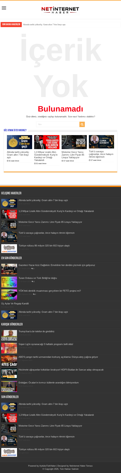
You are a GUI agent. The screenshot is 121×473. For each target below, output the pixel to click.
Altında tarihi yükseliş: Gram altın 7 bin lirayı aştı (18, 155)
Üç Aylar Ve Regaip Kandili (15, 303)
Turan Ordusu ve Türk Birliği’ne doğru (38, 278)
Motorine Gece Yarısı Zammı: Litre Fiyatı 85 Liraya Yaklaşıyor (73, 155)
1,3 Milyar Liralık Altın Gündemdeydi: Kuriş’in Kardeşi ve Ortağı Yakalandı (55, 24)
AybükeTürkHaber (47, 466)
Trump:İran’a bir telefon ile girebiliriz (37, 331)
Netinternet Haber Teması (81, 466)
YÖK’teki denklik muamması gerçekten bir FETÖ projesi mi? (50, 290)
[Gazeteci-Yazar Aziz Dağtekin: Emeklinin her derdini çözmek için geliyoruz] (9, 269)
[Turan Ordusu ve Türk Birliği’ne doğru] (9, 282)
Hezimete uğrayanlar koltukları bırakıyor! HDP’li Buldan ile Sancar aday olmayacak (61, 369)
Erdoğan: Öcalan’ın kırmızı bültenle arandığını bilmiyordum (49, 382)
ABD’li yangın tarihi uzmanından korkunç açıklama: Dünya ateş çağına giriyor (58, 357)
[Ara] (82, 124)
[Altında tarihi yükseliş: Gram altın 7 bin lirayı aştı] (9, 315)
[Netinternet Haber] (60, 9)
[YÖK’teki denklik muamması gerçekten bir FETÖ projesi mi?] (9, 294)
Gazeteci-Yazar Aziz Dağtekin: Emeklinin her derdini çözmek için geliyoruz (57, 265)
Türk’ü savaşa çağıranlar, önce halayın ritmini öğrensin (101, 154)
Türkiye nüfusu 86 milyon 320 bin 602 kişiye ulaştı (44, 245)
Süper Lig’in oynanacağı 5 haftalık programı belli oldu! (46, 344)
